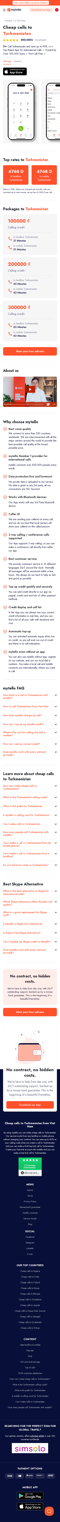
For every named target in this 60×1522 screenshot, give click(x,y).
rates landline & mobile (30, 1344)
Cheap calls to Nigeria (30, 1271)
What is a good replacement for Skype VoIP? (25, 914)
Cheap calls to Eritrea (30, 1327)
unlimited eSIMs (37, 1435)
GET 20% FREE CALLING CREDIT (30, 2)
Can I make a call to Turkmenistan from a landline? (26, 855)
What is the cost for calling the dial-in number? (24, 734)
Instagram (30, 1242)
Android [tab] (17, 61)
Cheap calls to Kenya (30, 1288)
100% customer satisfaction (30, 1373)
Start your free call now (30, 351)
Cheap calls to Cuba (30, 1276)
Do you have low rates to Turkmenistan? (25, 865)
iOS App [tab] (7, 61)
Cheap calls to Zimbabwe (30, 1299)
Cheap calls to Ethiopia (30, 1293)
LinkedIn (30, 1248)
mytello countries (30, 1212)
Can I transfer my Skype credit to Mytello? (27, 941)
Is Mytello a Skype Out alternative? (23, 923)
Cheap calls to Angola (30, 1305)
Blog (30, 1224)
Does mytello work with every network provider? (24, 753)
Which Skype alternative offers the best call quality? (27, 903)
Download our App (41, 9)
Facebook (30, 1236)
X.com (30, 1254)
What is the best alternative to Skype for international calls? (26, 892)
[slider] (27, 404)
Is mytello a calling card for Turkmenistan (26, 815)
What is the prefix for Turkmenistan (22, 806)
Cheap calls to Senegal (30, 1316)
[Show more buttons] (54, 404)
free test (30, 1350)
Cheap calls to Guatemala (30, 1322)
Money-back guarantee (30, 1207)
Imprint (30, 1190)
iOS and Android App (30, 1361)
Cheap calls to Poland (30, 1282)
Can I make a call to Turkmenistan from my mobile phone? (27, 844)
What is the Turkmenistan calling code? (25, 797)
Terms (30, 1195)
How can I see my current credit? (21, 743)
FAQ (30, 1356)
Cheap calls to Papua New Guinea (30, 1310)
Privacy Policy (30, 1201)
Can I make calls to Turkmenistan (21, 824)
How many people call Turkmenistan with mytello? (26, 834)
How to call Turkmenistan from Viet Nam (25, 706)
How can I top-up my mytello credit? (23, 724)
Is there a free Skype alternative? (21, 932)
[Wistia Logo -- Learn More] (48, 404)
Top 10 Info (30, 1367)
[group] (21, 111)
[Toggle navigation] (4, 10)
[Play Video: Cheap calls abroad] (30, 389)
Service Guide (30, 1218)
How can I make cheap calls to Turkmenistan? (20, 787)
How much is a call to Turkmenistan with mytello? (25, 696)
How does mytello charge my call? (22, 715)
